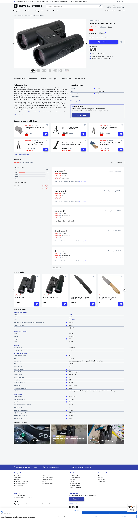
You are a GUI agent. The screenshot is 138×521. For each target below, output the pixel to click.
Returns (72, 481)
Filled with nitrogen (19, 369)
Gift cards (100, 477)
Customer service (75, 475)
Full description (19, 79)
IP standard (17, 372)
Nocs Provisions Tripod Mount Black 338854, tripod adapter (71, 143)
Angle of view (18, 396)
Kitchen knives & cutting (20, 483)
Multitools (16, 479)
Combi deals (32, 79)
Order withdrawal (75, 483)
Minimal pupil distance (20, 415)
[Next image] (86, 43)
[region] (50, 46)
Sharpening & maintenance (21, 481)
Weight (73, 88)
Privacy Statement (75, 485)
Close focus (17, 380)
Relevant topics (79, 79)
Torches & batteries (47, 479)
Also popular (53, 79)
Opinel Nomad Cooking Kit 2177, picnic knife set (110, 143)
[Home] (28, 6)
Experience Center (75, 477)
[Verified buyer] (64, 171)
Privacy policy (75, 510)
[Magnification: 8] (94, 49)
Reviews (43, 79)
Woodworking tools (47, 483)
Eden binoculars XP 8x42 (50, 297)
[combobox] (120, 162)
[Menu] (135, 505)
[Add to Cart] (45, 134)
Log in (114, 7)
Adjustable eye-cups (20, 355)
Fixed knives (17, 477)
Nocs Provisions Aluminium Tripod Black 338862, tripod (70, 128)
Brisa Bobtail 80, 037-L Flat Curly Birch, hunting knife (107, 298)
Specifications (66, 79)
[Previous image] (13, 43)
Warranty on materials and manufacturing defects (29, 322)
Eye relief (16, 402)
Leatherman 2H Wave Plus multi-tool (108, 128)
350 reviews (103, 27)
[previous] (17, 289)
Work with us (101, 481)
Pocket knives (17, 475)
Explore (27, 11)
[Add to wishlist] (121, 42)
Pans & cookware (18, 485)
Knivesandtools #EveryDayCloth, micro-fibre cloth (35, 128)
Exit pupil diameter (19, 399)
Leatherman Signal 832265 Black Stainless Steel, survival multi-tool (35, 144)
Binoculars (20, 15)
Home (15, 15)
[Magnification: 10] (91, 49)
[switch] (132, 510)
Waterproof (17, 385)
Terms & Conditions (75, 487)
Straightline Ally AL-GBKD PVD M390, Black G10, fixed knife (80, 298)
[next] (121, 289)
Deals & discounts (53, 11)
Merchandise (101, 479)
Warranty (72, 479)
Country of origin (19, 325)
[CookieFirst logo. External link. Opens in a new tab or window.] (2, 512)
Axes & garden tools (47, 477)
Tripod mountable (19, 377)
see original (82, 181)
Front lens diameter (76, 94)
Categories (16, 11)
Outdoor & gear (46, 475)
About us (100, 475)
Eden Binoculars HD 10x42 (23, 297)
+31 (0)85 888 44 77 (20, 495)
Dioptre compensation (20, 388)
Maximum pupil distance (21, 410)
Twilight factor (18, 418)
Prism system (18, 374)
